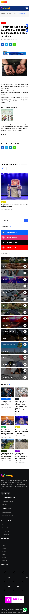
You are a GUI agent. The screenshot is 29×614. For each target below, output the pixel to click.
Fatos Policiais (6, 528)
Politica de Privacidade (7, 612)
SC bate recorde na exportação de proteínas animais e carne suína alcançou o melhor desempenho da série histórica (21, 406)
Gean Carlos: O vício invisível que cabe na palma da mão (7, 403)
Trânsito (17, 450)
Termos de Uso (21, 612)
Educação (5, 560)
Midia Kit (4, 504)
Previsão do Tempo (7, 524)
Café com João (6, 512)
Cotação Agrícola (6, 531)
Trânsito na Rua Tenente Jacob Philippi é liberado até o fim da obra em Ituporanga (21, 457)
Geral (16, 398)
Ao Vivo (4, 2)
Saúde (4, 548)
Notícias (9, 13)
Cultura (3, 202)
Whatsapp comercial (7, 501)
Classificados (5, 534)
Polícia (14, 13)
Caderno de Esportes (7, 515)
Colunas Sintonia (5, 398)
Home (3, 13)
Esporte (4, 542)
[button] (2, 168)
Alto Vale (3, 450)
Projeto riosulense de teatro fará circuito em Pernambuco (21, 431)
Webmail (3, 609)
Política (3, 427)
